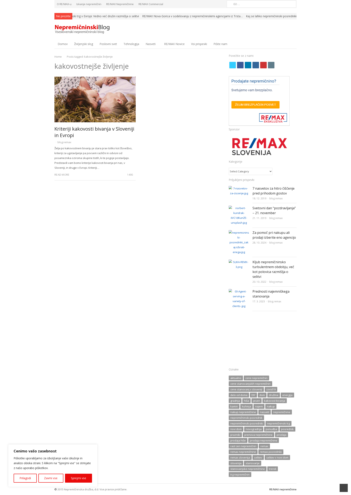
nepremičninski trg (278, 423)
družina (273, 395)
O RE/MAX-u (64, 4)
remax (264, 446)
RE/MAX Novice (174, 44)
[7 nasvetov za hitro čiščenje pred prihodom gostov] (239, 188)
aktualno (235, 378)
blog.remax (64, 142)
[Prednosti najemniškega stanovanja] (239, 291)
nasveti (264, 412)
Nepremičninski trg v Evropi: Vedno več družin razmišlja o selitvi (97, 16)
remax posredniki (271, 452)
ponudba (271, 429)
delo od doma (238, 395)
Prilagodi (25, 478)
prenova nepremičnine (258, 435)
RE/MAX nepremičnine (283, 489)
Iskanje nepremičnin (88, 4)
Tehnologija (131, 44)
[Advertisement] (263, 340)
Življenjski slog (83, 44)
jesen (256, 401)
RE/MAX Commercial (151, 4)
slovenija (236, 463)
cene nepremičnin (256, 378)
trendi (272, 469)
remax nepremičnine (243, 452)
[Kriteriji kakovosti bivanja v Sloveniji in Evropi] (95, 79)
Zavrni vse (50, 478)
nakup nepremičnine (243, 412)
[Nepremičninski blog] (82, 29)
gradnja (235, 401)
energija (287, 395)
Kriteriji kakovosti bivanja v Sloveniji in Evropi (94, 132)
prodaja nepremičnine (263, 440)
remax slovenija (240, 457)
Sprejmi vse (78, 478)
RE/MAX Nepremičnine (120, 4)
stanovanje (253, 463)
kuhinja (246, 406)
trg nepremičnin (240, 474)
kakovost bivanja (274, 401)
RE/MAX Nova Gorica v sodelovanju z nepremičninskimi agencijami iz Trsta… (192, 16)
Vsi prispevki (199, 44)
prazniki (235, 435)
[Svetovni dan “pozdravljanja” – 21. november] (239, 208)
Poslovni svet (108, 44)
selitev (258, 457)
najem (259, 406)
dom (262, 395)
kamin (234, 406)
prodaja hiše (238, 440)
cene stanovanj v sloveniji (246, 389)
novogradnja (254, 429)
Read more (61, 174)
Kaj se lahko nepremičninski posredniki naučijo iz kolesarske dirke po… (292, 16)
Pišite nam (220, 44)
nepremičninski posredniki (246, 423)
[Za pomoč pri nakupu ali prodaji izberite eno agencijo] (239, 232)
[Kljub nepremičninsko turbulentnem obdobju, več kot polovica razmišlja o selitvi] (239, 262)
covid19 (271, 389)
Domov (63, 44)
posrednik (287, 429)
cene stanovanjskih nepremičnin (250, 383)
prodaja (281, 435)
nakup (271, 406)
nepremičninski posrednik (246, 418)
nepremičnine (281, 412)
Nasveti (151, 44)
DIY (253, 395)
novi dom (236, 429)
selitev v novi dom (277, 457)
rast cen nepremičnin (243, 446)
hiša (246, 401)
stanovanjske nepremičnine (247, 469)
